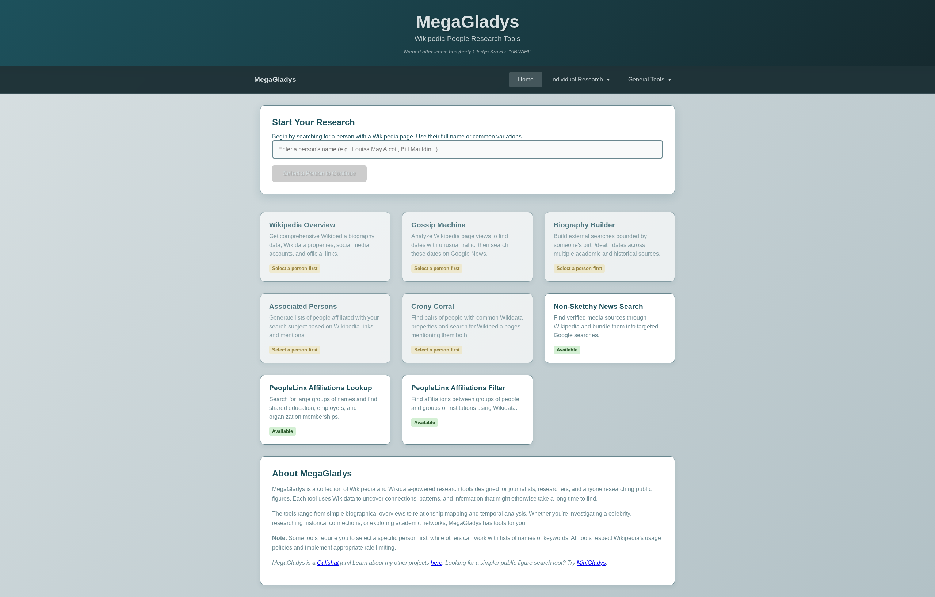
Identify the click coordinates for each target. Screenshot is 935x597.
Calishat (328, 563)
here (436, 563)
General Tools (650, 79)
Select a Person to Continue (319, 173)
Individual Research (581, 79)
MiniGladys (591, 563)
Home (526, 79)
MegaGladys (275, 79)
